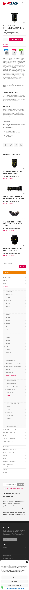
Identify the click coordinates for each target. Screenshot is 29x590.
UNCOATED (8, 352)
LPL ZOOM (8, 300)
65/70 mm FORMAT (10, 289)
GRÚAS (5, 455)
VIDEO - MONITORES (8, 441)
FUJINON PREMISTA (11, 426)
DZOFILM (9, 424)
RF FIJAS (8, 314)
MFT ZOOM (8, 337)
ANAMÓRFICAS (9, 294)
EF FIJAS (8, 320)
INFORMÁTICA (6, 467)
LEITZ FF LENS (10, 392)
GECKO (8, 378)
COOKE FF (9, 395)
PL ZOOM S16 (9, 312)
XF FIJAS (8, 340)
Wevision (6, 272)
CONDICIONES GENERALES (9, 558)
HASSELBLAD (10, 412)
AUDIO (4, 458)
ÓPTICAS (5, 286)
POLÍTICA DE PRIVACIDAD (11, 588)
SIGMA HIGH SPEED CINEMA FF (14, 401)
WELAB (5, 547)
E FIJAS (7, 329)
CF (6, 358)
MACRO (7, 355)
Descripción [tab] (5, 44)
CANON (8, 409)
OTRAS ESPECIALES (11, 360)
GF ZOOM (8, 349)
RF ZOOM (8, 317)
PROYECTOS (6, 550)
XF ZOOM (8, 343)
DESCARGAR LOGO (10, 539)
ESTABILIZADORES (7, 444)
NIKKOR (8, 418)
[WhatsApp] (2, 588)
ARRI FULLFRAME (11, 389)
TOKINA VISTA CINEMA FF (13, 403)
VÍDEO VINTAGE (9, 372)
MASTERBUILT (10, 421)
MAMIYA (9, 406)
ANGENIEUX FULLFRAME (13, 386)
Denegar (14, 581)
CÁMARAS (5, 280)
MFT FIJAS (8, 335)
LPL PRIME (8, 297)
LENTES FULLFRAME (11, 375)
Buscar (22, 266)
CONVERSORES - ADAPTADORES (13, 366)
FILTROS (5, 435)
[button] (27, 562)
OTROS (5, 469)
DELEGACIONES (7, 555)
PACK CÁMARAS (7, 277)
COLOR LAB (6, 553)
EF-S (7, 326)
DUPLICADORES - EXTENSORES (13, 363)
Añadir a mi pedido (16, 39)
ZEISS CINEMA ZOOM (12, 383)
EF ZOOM (8, 323)
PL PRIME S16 (9, 309)
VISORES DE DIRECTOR (9, 432)
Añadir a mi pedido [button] (8, 178)
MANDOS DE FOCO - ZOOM (9, 449)
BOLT (4, 283)
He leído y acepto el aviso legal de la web (14, 488)
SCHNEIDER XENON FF (12, 398)
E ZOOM (8, 332)
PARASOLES (6, 446)
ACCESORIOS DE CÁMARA (9, 429)
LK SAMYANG (10, 415)
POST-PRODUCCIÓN (8, 464)
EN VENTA (5, 472)
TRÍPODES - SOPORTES (9, 438)
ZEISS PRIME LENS (11, 380)
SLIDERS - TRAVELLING (8, 452)
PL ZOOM (8, 306)
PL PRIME (8, 303)
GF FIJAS (8, 346)
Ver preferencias (14, 585)
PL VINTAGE (8, 369)
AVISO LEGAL (21, 588)
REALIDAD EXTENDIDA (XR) (9, 461)
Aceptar (14, 577)
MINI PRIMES (9, 291)
